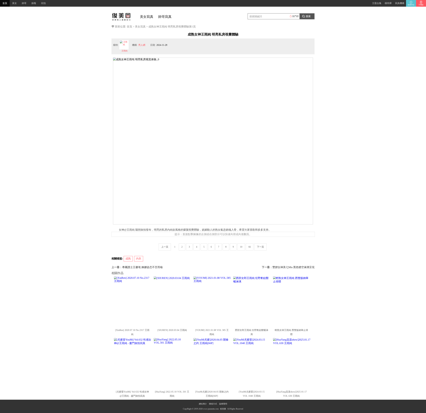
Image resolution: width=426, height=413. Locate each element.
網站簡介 (203, 404)
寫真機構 (399, 3)
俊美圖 (223, 409)
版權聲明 (223, 404)
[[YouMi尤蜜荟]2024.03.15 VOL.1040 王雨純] (252, 363)
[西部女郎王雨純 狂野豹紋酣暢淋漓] (252, 301)
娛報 (33, 3)
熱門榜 (295, 16)
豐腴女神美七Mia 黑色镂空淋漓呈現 (293, 267)
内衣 (138, 258)
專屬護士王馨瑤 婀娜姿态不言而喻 (142, 267)
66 (249, 247)
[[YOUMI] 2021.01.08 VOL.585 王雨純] (212, 301)
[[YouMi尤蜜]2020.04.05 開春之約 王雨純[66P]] (212, 363)
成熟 (128, 258)
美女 (14, 3)
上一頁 (164, 247)
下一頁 (260, 247)
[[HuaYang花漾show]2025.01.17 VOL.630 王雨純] (291, 363)
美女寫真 (146, 16)
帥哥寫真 (165, 16)
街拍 (43, 3)
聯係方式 (213, 404)
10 (241, 247)
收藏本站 (411, 5)
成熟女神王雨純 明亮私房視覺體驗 (168, 26)
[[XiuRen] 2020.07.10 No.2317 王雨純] (132, 301)
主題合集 (376, 3)
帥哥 (24, 3)
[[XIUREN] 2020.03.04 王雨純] (172, 301)
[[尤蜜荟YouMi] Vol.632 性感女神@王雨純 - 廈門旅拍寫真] (132, 363)
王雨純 (124, 51)
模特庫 (388, 3)
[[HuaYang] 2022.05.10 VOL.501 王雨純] (172, 363)
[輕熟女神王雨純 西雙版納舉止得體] (291, 301)
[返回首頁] (121, 15)
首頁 (4, 3)
